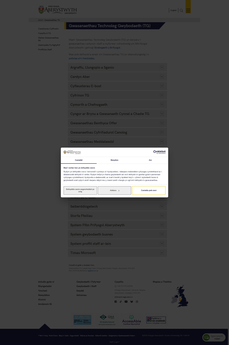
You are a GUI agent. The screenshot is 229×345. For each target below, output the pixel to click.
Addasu (113, 190)
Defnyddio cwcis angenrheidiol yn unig (80, 190)
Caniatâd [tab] (79, 160)
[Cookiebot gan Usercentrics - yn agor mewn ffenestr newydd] (155, 152)
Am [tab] (150, 160)
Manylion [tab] (114, 160)
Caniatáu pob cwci (148, 190)
